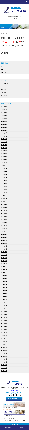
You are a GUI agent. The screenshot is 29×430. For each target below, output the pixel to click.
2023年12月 (4, 195)
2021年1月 (4, 299)
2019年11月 (4, 341)
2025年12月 (4, 130)
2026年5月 (4, 115)
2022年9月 (4, 240)
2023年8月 (4, 207)
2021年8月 (4, 278)
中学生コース (8, 420)
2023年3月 (4, 222)
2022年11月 (4, 234)
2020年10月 (4, 308)
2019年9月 (4, 347)
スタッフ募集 (4, 83)
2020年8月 (4, 314)
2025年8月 (4, 142)
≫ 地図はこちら (14, 390)
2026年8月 (4, 106)
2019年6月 (4, 356)
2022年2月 (4, 261)
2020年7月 (4, 317)
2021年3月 (4, 293)
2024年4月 (4, 183)
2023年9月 (4, 204)
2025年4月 (4, 154)
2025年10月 (4, 136)
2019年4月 (4, 362)
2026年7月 (4, 109)
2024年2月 (4, 189)
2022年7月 (4, 246)
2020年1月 (4, 335)
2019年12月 (4, 338)
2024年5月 (4, 180)
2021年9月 (4, 275)
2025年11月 (4, 133)
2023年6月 (4, 213)
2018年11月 (4, 371)
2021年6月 (4, 284)
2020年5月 (4, 323)
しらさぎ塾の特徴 (12, 418)
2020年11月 (4, 305)
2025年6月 (4, 148)
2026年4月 (4, 118)
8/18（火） (4, 72)
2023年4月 (4, 219)
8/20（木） (4, 66)
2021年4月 (4, 290)
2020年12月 (4, 302)
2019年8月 (4, 350)
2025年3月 (4, 156)
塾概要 (23, 420)
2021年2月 (4, 296)
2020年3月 (4, 329)
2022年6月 (4, 249)
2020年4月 (4, 326)
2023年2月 (4, 225)
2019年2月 (4, 368)
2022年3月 (4, 258)
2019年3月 (4, 365)
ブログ (3, 86)
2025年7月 (4, 145)
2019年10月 (4, 344)
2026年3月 (4, 121)
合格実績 (3, 89)
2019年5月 (4, 359)
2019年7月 (4, 353)
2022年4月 (4, 255)
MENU (26, 2)
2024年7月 (4, 174)
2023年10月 (4, 201)
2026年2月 (4, 124)
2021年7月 (4, 281)
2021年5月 (4, 287)
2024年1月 (4, 192)
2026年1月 (4, 127)
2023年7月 (4, 210)
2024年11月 (4, 168)
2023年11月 (4, 198)
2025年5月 (4, 151)
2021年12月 (4, 267)
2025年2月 (4, 159)
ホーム (3, 418)
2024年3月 (4, 186)
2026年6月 (4, 112)
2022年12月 (4, 231)
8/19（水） (4, 69)
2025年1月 (4, 162)
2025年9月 (4, 139)
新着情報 (3, 92)
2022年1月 (4, 264)
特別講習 (17, 420)
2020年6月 (4, 320)
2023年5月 (4, 216)
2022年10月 (4, 237)
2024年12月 (4, 165)
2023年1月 (4, 228)
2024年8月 (4, 171)
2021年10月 (4, 272)
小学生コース (22, 418)
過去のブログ (4, 95)
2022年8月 (4, 243)
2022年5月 (4, 252)
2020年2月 (4, 332)
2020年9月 (4, 311)
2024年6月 (4, 177)
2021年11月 (4, 269)
